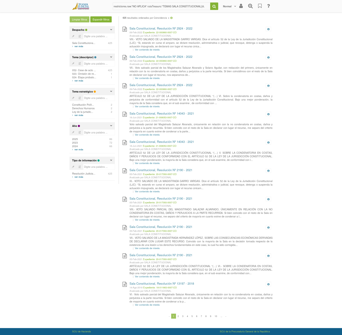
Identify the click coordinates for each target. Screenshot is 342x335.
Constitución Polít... (83, 104)
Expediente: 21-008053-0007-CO (159, 117)
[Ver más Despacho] (77, 46)
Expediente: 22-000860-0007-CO (160, 32)
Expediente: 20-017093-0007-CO (160, 174)
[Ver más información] (269, 29)
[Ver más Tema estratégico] (77, 115)
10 (216, 316)
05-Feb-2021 (135, 174)
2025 (75, 139)
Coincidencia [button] (161, 17)
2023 (75, 142)
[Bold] (73, 36)
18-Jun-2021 (135, 117)
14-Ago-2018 (135, 287)
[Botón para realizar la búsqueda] (214, 6)
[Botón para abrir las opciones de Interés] (259, 6)
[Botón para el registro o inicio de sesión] (241, 6)
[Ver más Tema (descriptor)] (77, 80)
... (221, 316)
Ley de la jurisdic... (82, 112)
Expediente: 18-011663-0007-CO (160, 287)
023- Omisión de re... (84, 73)
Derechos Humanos (83, 108)
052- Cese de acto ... (84, 70)
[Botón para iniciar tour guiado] (268, 6)
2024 (75, 146)
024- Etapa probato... (84, 77)
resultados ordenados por (145, 17)
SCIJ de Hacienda (81, 331)
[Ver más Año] (77, 149)
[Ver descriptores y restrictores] (268, 29)
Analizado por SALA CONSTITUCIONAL (150, 35)
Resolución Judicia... (83, 173)
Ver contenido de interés (147, 49)
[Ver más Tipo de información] (77, 176)
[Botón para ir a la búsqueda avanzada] (250, 6)
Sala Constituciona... (83, 43)
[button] (171, 17)
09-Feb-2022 (135, 32)
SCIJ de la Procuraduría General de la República (245, 331)
